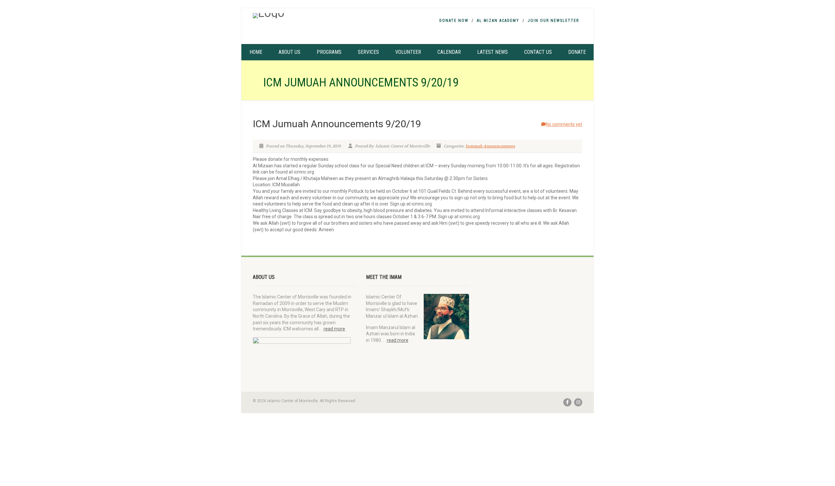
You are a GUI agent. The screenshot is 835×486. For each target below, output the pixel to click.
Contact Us (538, 52)
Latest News (492, 52)
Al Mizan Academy (498, 20)
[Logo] (304, 15)
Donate (577, 52)
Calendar (449, 52)
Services (368, 52)
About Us (289, 52)
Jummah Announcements (490, 146)
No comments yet (564, 124)
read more (334, 328)
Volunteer (408, 52)
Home (256, 52)
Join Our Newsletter (553, 20)
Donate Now (453, 20)
